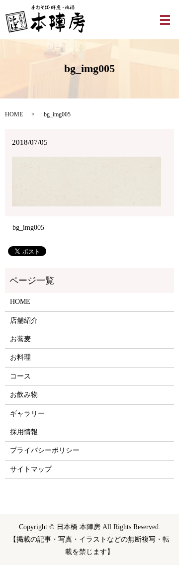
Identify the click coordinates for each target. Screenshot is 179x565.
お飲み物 (24, 394)
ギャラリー (27, 413)
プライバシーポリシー (45, 450)
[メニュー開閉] (165, 20)
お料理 (20, 357)
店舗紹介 (24, 320)
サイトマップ (31, 469)
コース (20, 376)
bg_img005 (28, 227)
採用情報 (24, 432)
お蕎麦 (20, 339)
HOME (14, 114)
